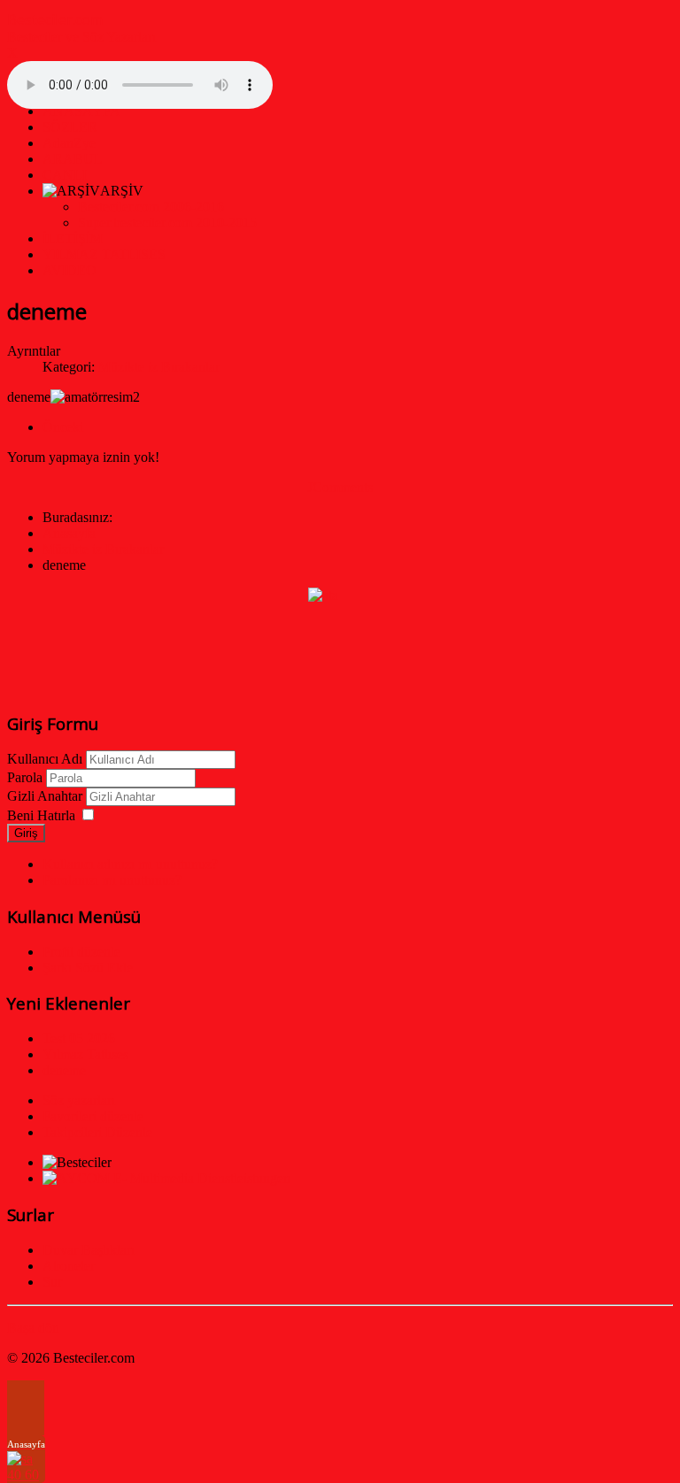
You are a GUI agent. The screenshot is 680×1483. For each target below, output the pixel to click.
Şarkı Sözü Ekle (87, 967)
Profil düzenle (81, 951)
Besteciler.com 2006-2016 (151, 206)
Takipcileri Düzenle (97, 1132)
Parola (24, 777)
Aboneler (68, 1265)
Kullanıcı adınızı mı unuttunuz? (130, 864)
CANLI (64, 174)
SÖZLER (69, 126)
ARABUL (72, 158)
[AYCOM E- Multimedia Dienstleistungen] (166, 1178)
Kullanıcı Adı (44, 758)
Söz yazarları (78, 1100)
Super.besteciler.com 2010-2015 (167, 222)
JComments (340, 487)
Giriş (26, 833)
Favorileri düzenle (92, 1116)
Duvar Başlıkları (88, 1249)
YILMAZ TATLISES (104, 254)
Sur (52, 1281)
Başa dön (33, 1327)
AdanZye (69, 142)
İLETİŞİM (72, 238)
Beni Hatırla (41, 815)
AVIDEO (69, 270)
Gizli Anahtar (44, 795)
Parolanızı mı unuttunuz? (112, 879)
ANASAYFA (81, 111)
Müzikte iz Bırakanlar (159, 366)
